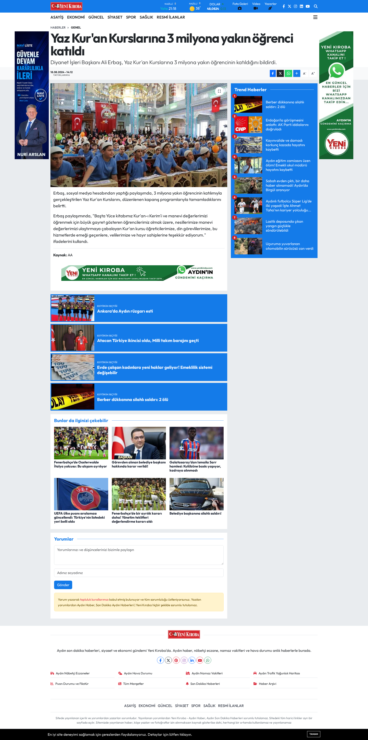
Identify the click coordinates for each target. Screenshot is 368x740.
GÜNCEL (96, 17)
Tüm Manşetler (133, 684)
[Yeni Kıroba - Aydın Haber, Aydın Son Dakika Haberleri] (66, 6)
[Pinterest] (176, 660)
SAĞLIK (146, 17)
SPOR (131, 17)
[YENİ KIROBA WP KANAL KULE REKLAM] (336, 94)
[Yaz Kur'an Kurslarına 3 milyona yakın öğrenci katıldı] (138, 135)
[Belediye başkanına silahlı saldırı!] (197, 493)
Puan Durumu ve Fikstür (72, 684)
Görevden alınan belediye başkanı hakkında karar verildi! (139, 464)
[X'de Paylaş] (280, 73)
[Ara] (316, 6)
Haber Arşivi (267, 684)
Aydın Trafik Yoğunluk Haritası (279, 673)
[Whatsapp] (207, 660)
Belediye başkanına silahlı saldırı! (195, 513)
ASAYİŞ (56, 17)
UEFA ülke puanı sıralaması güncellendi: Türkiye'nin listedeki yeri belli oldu (79, 517)
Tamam (313, 734)
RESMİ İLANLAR (171, 17)
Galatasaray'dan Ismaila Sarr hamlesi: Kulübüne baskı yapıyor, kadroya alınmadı (195, 466)
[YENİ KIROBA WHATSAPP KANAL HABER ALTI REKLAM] (138, 272)
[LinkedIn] (192, 660)
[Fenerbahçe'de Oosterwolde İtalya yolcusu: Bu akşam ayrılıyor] (81, 442)
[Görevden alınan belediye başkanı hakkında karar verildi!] (139, 442)
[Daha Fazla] (296, 73)
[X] (168, 660)
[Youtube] (199, 660)
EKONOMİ (76, 17)
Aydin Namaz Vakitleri (207, 673)
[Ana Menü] (315, 17)
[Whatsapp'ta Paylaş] (288, 73)
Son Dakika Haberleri (205, 684)
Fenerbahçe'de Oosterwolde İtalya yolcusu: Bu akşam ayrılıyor (80, 464)
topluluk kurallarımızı (94, 599)
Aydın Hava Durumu (138, 673)
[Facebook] (160, 660)
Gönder (63, 585)
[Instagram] (184, 660)
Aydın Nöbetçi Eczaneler (73, 673)
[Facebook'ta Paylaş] (273, 73)
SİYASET (115, 17)
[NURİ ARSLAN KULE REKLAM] (32, 94)
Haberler (58, 27)
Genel (76, 27)
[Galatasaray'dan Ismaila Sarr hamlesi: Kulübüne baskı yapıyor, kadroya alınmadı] (197, 442)
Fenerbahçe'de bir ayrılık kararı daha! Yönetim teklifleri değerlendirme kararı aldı (137, 517)
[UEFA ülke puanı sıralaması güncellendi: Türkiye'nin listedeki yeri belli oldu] (81, 493)
